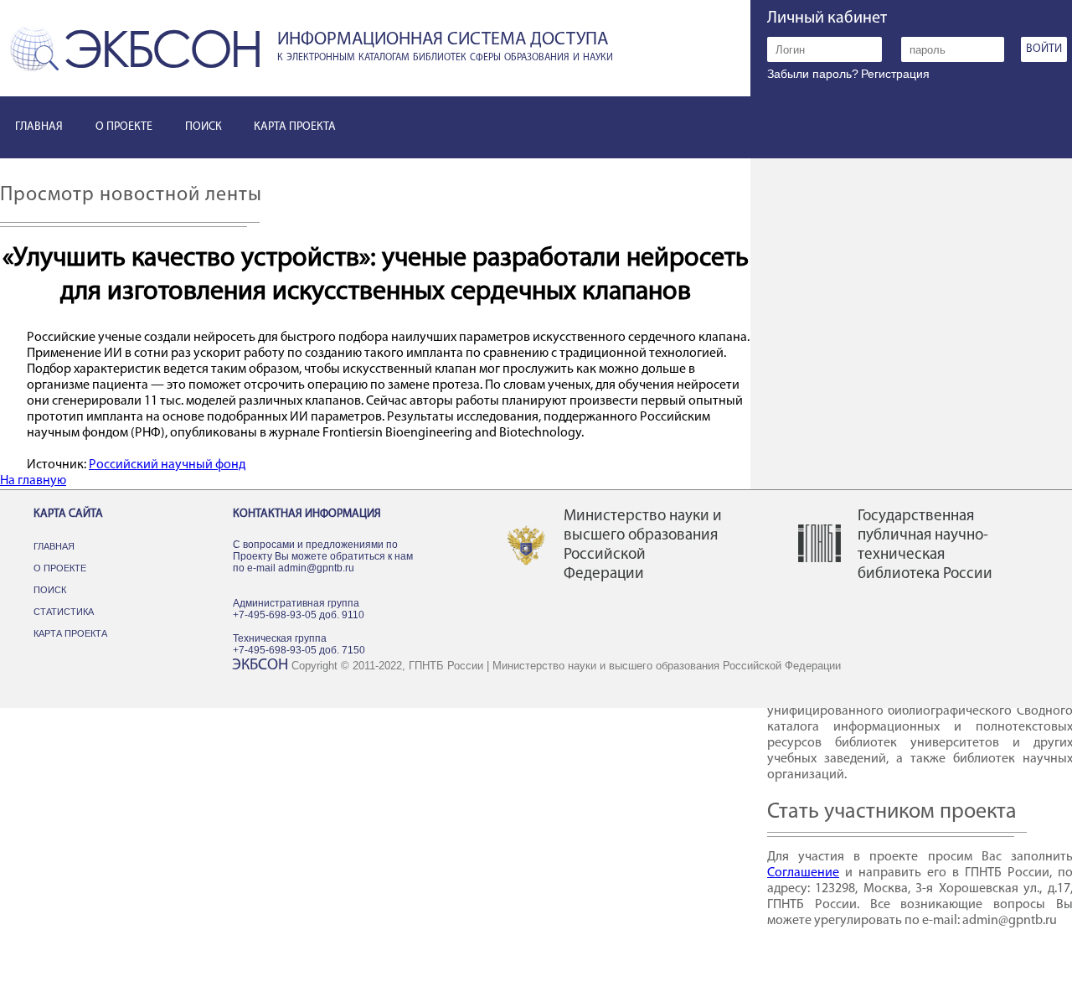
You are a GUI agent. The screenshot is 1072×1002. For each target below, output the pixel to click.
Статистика (64, 612)
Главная (54, 546)
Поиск (50, 590)
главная (39, 127)
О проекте (60, 568)
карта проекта (295, 127)
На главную (33, 481)
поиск (203, 127)
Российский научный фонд (167, 465)
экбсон (260, 666)
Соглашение (803, 873)
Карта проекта (70, 633)
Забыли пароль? (812, 73)
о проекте (123, 127)
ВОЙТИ (1044, 49)
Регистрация (895, 73)
